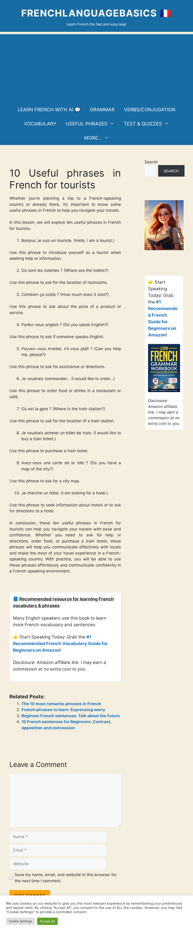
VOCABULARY (40, 124)
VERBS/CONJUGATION (149, 109)
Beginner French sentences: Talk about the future (70, 715)
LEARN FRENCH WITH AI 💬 (49, 109)
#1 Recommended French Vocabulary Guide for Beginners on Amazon (60, 643)
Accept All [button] (47, 921)
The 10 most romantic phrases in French (61, 703)
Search (151, 162)
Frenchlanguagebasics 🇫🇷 (96, 13)
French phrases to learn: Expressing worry (63, 709)
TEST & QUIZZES (143, 124)
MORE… (93, 138)
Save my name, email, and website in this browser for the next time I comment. (66, 877)
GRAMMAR (102, 109)
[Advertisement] (96, 67)
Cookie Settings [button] (20, 921)
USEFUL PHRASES (86, 124)
